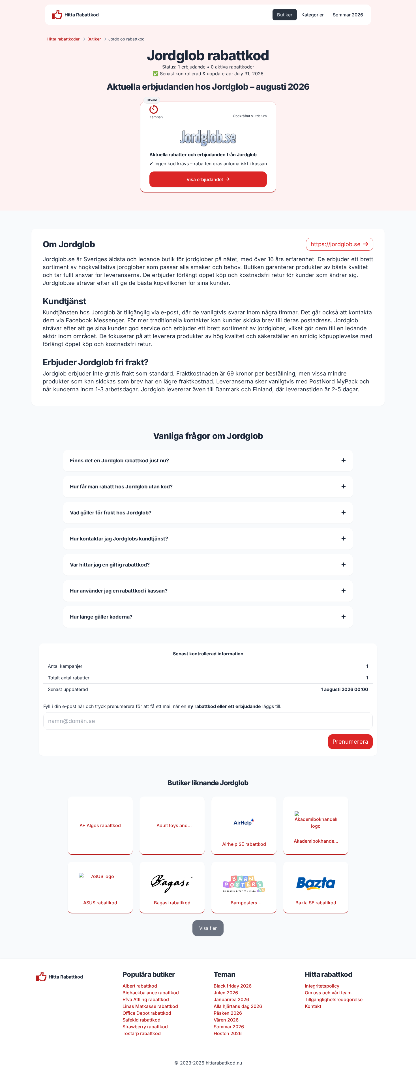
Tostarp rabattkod (142, 1033)
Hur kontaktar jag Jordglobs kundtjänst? (119, 539)
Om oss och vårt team (328, 992)
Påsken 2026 (228, 1013)
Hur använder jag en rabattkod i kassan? (119, 591)
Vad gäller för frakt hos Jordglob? (110, 513)
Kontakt (313, 1006)
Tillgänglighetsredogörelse (334, 999)
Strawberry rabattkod (145, 1026)
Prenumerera (350, 741)
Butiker (284, 15)
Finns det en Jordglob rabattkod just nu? (119, 460)
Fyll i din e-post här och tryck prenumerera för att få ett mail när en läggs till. (162, 706)
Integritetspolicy (322, 986)
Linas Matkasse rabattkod (150, 1006)
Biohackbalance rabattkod (151, 992)
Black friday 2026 (233, 986)
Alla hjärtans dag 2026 (238, 1006)
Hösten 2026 (228, 1033)
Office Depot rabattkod (147, 1013)
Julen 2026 (226, 992)
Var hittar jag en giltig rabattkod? (110, 565)
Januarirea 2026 (231, 999)
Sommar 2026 (348, 15)
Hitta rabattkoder (63, 39)
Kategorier (312, 15)
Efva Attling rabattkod (146, 999)
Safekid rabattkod (141, 1020)
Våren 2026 (226, 1020)
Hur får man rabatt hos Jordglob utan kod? (121, 487)
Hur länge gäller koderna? (101, 617)
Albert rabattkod (140, 986)
